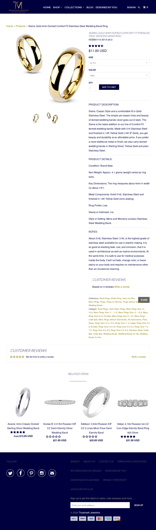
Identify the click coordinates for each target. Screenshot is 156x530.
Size (91, 57)
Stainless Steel (135, 330)
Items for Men (128, 298)
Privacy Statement (114, 479)
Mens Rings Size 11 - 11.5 (105, 312)
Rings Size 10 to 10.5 (104, 323)
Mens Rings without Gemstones (113, 319)
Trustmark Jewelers (89, 512)
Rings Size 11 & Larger (125, 323)
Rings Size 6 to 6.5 (125, 326)
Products (20, 26)
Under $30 (97, 333)
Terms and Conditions (131, 461)
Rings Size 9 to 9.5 (119, 330)
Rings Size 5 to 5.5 (106, 326)
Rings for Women (114, 301)
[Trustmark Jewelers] (18, 7)
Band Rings (105, 298)
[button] (96, 45)
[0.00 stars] (53, 436)
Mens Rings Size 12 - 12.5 (130, 312)
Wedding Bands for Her (128, 333)
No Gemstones (134, 319)
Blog (90, 7)
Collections (74, 7)
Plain (144, 319)
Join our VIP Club (81, 489)
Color (92, 69)
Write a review (122, 286)
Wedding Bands (96, 305)
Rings (102, 301)
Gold (111, 308)
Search (75, 461)
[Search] (139, 7)
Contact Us (106, 461)
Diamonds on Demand (84, 479)
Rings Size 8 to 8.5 (101, 330)
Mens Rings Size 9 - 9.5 (122, 316)
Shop (57, 7)
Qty (91, 82)
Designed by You (106, 7)
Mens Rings (94, 301)
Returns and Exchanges (85, 470)
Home (47, 7)
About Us (89, 461)
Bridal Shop (116, 298)
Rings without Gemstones (134, 301)
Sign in (131, 7)
